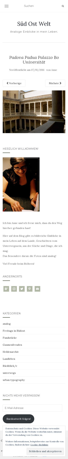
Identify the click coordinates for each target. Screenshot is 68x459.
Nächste (54, 83)
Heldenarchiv (11, 351)
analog (7, 323)
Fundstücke (10, 337)
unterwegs (9, 373)
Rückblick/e (10, 365)
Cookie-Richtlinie (39, 444)
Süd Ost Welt (34, 23)
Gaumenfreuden (12, 344)
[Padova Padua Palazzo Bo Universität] (34, 111)
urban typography (14, 380)
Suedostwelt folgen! (19, 418)
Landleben (9, 358)
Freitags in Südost (14, 330)
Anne (54, 70)
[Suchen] (62, 6)
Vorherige (15, 83)
